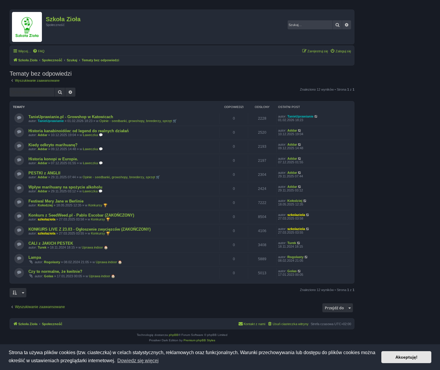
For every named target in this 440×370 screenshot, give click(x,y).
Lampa (34, 257)
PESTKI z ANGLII (44, 173)
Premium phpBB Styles (199, 340)
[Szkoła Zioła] (28, 26)
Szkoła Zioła (63, 19)
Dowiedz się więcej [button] (138, 360)
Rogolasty (52, 262)
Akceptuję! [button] (406, 357)
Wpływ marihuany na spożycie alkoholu (65, 187)
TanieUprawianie (51, 121)
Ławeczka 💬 (93, 135)
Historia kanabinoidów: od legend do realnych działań (78, 131)
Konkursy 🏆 (97, 205)
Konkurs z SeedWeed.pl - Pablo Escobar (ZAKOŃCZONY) (81, 215)
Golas (48, 276)
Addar (42, 135)
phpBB (173, 334)
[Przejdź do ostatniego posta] (316, 116)
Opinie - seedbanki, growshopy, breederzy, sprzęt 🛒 (138, 121)
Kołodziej (45, 205)
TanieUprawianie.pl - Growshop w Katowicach (70, 117)
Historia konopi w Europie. (53, 159)
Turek (42, 247)
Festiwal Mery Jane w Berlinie (56, 201)
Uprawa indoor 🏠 (95, 247)
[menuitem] (39, 51)
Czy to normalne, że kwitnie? (55, 271)
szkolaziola (46, 219)
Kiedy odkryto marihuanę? (53, 145)
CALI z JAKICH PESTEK (50, 243)
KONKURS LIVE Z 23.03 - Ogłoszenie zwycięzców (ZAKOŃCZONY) (89, 229)
